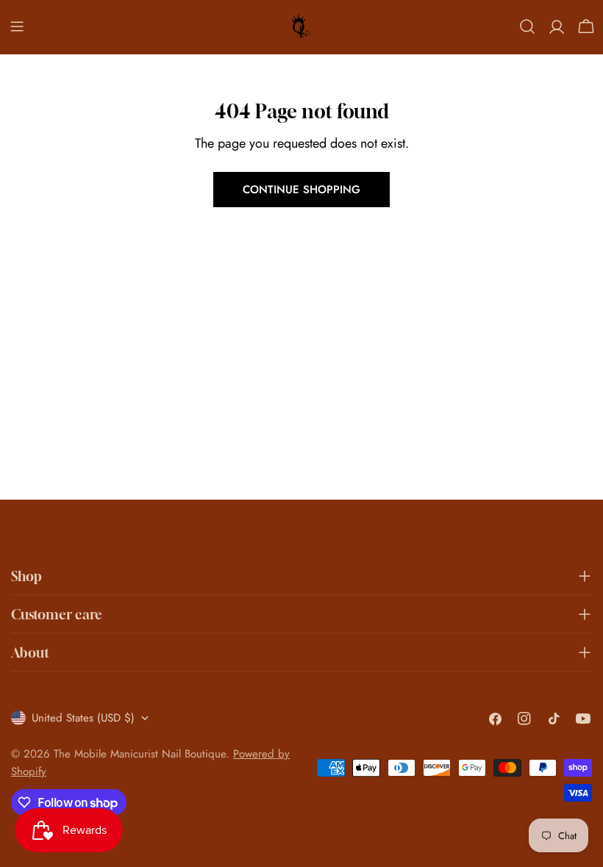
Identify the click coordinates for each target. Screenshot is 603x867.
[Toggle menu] (17, 26)
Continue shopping (301, 189)
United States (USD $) (83, 718)
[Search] (527, 26)
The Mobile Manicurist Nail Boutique (140, 754)
